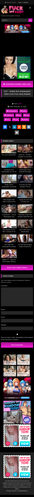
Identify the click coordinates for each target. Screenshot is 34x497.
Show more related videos (17, 267)
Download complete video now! (18, 84)
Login (19, 2)
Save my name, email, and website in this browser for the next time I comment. (17, 338)
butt (19, 115)
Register (26, 2)
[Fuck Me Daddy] (14, 9)
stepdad (25, 119)
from (8, 119)
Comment (4, 285)
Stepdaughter (13, 111)
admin (20, 103)
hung (16, 119)
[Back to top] (28, 491)
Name (3, 309)
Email (3, 317)
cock (27, 115)
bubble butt (9, 115)
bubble (24, 111)
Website (3, 325)
